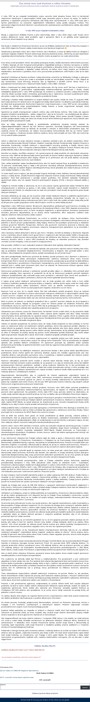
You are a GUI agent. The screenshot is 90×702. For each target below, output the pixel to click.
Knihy (12, 10)
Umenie (49, 10)
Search (3, 685)
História (41, 10)
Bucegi (28, 10)
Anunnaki (19, 10)
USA (34, 10)
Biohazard (74, 10)
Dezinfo (57, 10)
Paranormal (6, 13)
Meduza (65, 10)
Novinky (5, 10)
